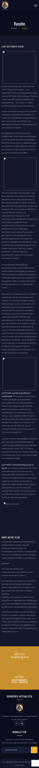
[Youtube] (22, 723)
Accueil (14, 28)
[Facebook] (17, 723)
